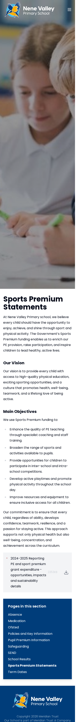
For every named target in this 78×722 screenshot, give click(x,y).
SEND (12, 652)
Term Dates (17, 672)
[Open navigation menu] (69, 10)
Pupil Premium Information (29, 640)
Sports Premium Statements (32, 665)
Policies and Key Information (30, 633)
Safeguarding (18, 646)
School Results (19, 659)
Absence (15, 614)
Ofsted (13, 627)
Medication (16, 621)
